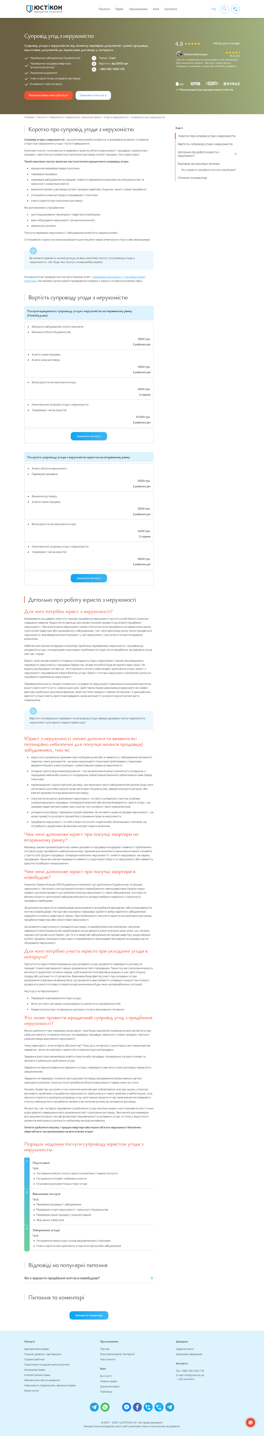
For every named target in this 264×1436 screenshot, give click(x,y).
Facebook (137, 1407)
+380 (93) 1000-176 (111, 69)
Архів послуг (31, 1390)
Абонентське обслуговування (42, 1380)
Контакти (171, 9)
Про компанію (138, 9)
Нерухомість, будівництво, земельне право (50, 1385)
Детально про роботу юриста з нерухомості (198, 153)
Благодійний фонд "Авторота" (117, 1354)
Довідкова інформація (189, 1354)
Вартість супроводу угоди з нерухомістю (205, 144)
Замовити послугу (93, 95)
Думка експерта (109, 1386)
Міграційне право (34, 1369)
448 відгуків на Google (226, 43)
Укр (213, 9)
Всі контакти (187, 1379)
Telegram (94, 1407)
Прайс (119, 9)
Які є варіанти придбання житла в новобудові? (208, 169)
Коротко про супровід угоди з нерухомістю (207, 136)
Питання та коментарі (192, 178)
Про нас (105, 1349)
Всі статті (106, 1376)
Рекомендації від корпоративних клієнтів (206, 89)
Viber (115, 1407)
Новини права (108, 1381)
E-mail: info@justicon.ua (190, 1375)
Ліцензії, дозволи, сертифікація (42, 1354)
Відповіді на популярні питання (199, 164)
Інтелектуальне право (37, 1375)
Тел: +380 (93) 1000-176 (190, 1370)
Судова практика (34, 1359)
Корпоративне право (36, 1349)
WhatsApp (105, 1407)
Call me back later (158, 1407)
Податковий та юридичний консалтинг (47, 1364)
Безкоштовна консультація (48, 95)
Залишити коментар (89, 1315)
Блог (156, 9)
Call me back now (148, 1407)
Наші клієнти (107, 1359)
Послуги (104, 9)
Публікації (106, 1391)
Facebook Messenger (126, 1407)
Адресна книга (185, 1349)
